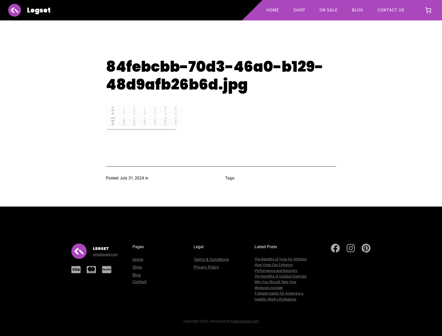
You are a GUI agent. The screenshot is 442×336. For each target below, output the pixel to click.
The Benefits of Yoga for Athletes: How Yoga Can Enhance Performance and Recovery (281, 265)
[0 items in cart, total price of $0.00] (428, 10)
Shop (137, 267)
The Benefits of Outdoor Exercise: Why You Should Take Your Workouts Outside (281, 282)
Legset (39, 10)
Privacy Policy (206, 267)
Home (137, 259)
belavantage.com (245, 321)
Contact (139, 281)
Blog (136, 275)
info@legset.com (105, 254)
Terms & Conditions (211, 259)
